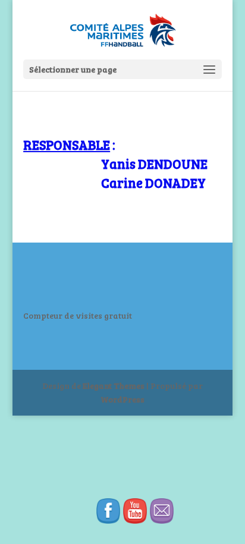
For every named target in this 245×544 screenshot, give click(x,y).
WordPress (122, 399)
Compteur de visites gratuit (77, 315)
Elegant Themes (114, 385)
